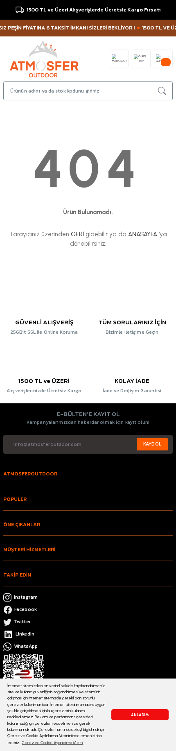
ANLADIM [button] (140, 715)
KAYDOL (152, 444)
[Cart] (163, 59)
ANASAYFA (142, 234)
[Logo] (44, 58)
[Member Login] (141, 59)
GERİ (77, 234)
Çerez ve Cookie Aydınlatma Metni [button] (52, 742)
